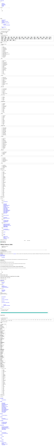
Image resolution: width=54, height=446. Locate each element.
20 (38, 37)
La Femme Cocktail (5, 220)
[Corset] (2, 334)
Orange (4, 188)
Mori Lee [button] (1, 413)
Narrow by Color (4, 170)
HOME (3, 306)
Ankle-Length (4, 127)
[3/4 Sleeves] (2, 361)
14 (29, 37)
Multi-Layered (4, 81)
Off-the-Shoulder (5, 142)
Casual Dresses (4, 48)
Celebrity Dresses (5, 78)
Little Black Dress (5, 63)
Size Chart (1, 254)
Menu (1, 18)
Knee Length (4, 131)
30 (27, 319)
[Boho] (2, 329)
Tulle (3, 124)
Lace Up (4, 90)
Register (3, 5)
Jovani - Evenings (5, 208)
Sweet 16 (4, 57)
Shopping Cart (4, 4)
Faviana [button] (1, 416)
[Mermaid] (2, 358)
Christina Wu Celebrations (5, 426)
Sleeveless (4, 161)
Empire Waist (4, 152)
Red (3, 187)
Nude (3, 190)
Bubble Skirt (4, 77)
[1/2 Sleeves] (2, 360)
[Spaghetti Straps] (2, 365)
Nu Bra (3, 443)
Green (3, 174)
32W (43, 38)
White (3, 195)
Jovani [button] (1, 401)
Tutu (3, 73)
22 (41, 37)
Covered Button (5, 88)
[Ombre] (1, 341)
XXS (47, 38)
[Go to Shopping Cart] (0, 1)
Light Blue (4, 177)
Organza (4, 120)
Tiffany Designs (4, 428)
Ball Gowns (4, 60)
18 (35, 37)
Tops (3, 72)
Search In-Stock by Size (5, 35)
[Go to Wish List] (1, 1)
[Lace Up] (2, 337)
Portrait (4, 143)
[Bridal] (3, 325)
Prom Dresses (4, 54)
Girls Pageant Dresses (5, 52)
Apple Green (4, 173)
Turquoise (4, 176)
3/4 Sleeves (4, 158)
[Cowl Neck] (2, 353)
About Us (3, 285)
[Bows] (2, 344)
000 (3, 37)
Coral (3, 189)
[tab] (28, 201)
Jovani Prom (5, 204)
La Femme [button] (1, 420)
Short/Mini (4, 132)
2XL (14, 40)
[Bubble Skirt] (2, 332)
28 (50, 37)
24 (44, 37)
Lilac (3, 181)
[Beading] (2, 343)
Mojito (3, 172)
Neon (3, 98)
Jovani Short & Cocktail (6, 205)
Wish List (3, 3)
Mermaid (4, 153)
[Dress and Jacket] (2, 330)
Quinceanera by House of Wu (7, 225)
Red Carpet (4, 56)
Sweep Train (4, 133)
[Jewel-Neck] (2, 355)
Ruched (4, 84)
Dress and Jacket (5, 62)
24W (28, 38)
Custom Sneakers (5, 236)
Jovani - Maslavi (5, 211)
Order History (3, 290)
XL (11, 40)
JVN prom (4, 206)
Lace (3, 109)
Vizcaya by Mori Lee (6, 215)
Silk (3, 122)
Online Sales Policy (2, 255)
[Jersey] (1, 348)
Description (3, 257)
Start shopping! (4, 296)
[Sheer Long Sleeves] (2, 362)
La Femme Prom (5, 221)
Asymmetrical (4, 128)
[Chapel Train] (2, 351)
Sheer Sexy (4, 69)
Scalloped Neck (5, 144)
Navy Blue (4, 179)
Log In (3, 6)
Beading (4, 104)
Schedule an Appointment (5, 287)
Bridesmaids (4, 47)
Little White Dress (5, 64)
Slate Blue (4, 178)
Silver (3, 194)
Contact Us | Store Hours (5, 299)
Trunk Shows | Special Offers (5, 302)
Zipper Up (4, 92)
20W (20, 38)
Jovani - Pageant (5, 212)
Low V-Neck (4, 141)
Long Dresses (4, 65)
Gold (3, 191)
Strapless (4, 167)
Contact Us (3, 282)
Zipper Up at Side (5, 93)
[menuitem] (28, 3)
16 (32, 37)
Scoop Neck (4, 145)
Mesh (3, 119)
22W (24, 38)
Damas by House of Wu (6, 224)
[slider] (48, 312)
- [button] (2, 214)
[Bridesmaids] (3, 326)
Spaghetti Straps (5, 166)
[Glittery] (1, 339)
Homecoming (4, 53)
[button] (3, 20)
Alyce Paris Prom (4, 432)
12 (13, 319)
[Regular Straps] (2, 364)
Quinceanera (4, 55)
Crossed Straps (4, 89)
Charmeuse (4, 115)
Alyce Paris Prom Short (6, 229)
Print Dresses (4, 67)
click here (14, 253)
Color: (1, 250)
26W (32, 38)
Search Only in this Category (4, 31)
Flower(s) (4, 108)
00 (6, 37)
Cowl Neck (4, 138)
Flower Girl (4, 51)
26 (47, 37)
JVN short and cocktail (6, 207)
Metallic (4, 97)
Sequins (4, 112)
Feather (4, 107)
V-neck (4, 148)
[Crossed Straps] (2, 336)
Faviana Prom (5, 217)
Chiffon (4, 116)
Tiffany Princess (5, 226)
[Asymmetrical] (2, 350)
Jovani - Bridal (4, 407)
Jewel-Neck (4, 140)
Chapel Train (4, 129)
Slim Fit (4, 154)
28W (35, 38)
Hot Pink (4, 184)
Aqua (3, 175)
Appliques (4, 103)
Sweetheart (4, 147)
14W (9, 38)
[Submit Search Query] (9, 308)
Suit (3, 71)
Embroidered (4, 106)
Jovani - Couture (5, 209)
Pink (3, 183)
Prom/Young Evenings (6, 237)
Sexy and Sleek (5, 68)
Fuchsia (4, 185)
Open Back (4, 82)
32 (29, 319)
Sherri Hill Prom (5, 201)
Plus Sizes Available (5, 83)
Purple (3, 180)
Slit (3, 85)
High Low (4, 80)
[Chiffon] (1, 347)
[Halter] (2, 354)
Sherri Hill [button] (1, 398)
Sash (3, 111)
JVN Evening (3, 412)
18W (17, 38)
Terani (2, 439)
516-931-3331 (2, 0)
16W (13, 38)
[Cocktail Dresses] (3, 327)
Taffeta (3, 123)
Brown (3, 192)
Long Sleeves (4, 159)
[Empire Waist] (2, 357)
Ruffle (3, 110)
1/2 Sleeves (4, 157)
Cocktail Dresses (5, 49)
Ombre (3, 99)
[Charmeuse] (1, 346)
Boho (3, 61)
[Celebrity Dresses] (2, 333)
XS (50, 38)
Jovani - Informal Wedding (6, 210)
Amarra (3, 436)
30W (39, 38)
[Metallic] (1, 340)
